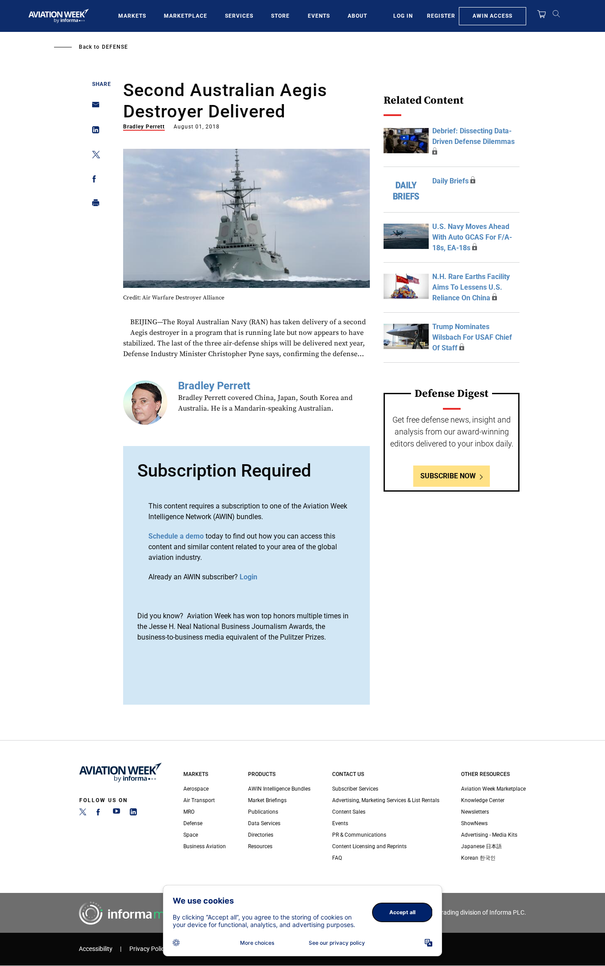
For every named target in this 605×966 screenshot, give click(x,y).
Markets (132, 16)
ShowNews (474, 823)
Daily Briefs (450, 181)
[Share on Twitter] (93, 156)
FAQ (337, 858)
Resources (260, 846)
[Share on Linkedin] (93, 131)
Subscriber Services (355, 789)
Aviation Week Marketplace (493, 789)
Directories (260, 835)
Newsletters (475, 812)
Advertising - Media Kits (489, 835)
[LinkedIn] (133, 814)
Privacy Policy (148, 949)
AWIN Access (492, 16)
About (357, 16)
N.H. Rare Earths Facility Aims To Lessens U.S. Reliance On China (471, 287)
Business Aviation (204, 846)
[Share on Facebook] (93, 180)
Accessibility (95, 949)
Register (441, 16)
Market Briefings (267, 800)
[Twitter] (82, 814)
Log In (403, 16)
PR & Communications (359, 835)
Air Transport (199, 800)
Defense (115, 47)
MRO (188, 812)
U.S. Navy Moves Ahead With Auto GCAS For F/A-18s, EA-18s (472, 237)
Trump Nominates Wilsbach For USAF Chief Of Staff (472, 337)
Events (319, 16)
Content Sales (348, 812)
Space (190, 835)
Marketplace (185, 16)
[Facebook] (99, 814)
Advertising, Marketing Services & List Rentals (385, 800)
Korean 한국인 (478, 858)
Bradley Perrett (144, 127)
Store (280, 16)
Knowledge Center (482, 800)
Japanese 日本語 (481, 846)
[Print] (93, 204)
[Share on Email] (93, 107)
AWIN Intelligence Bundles (279, 789)
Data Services (264, 823)
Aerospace (196, 789)
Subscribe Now (448, 476)
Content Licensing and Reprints (369, 846)
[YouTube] (116, 814)
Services (239, 16)
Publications (263, 812)
